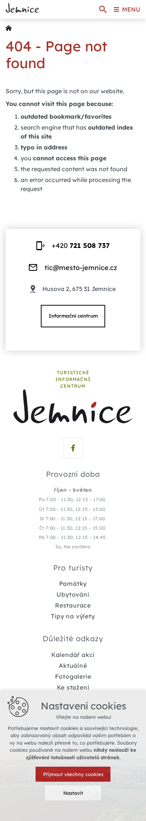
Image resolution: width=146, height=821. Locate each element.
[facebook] (73, 448)
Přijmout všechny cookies (73, 774)
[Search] (103, 9)
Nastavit (73, 793)
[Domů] (10, 27)
